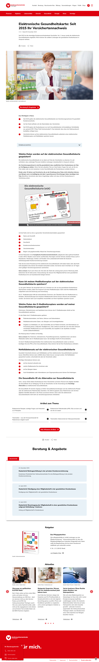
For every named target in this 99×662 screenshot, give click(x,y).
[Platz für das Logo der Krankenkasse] (48, 204)
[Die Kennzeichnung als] (69, 211)
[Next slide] (91, 591)
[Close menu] (22, 645)
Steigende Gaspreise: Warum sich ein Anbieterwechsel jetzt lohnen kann (49, 590)
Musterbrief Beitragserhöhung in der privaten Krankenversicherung (43, 471)
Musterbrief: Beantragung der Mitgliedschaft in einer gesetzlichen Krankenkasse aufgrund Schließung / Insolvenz (48, 506)
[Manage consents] (96, 659)
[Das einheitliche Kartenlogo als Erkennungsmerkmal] (31, 197)
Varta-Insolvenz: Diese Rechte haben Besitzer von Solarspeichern (74, 590)
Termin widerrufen (86, 660)
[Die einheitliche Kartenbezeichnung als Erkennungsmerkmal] (53, 192)
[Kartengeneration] (67, 195)
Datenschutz (53, 660)
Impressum (63, 660)
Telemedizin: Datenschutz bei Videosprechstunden (65, 419)
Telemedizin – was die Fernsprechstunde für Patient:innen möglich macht (25, 419)
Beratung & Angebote (28, 107)
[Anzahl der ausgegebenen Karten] (61, 195)
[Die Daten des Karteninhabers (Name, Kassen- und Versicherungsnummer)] (45, 213)
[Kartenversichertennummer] (55, 215)
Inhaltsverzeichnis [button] (25, 145)
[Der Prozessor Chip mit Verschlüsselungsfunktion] (37, 204)
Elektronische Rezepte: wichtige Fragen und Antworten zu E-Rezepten (28, 409)
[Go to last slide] (7, 591)
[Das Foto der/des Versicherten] (68, 203)
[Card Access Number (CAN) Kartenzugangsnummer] (56, 196)
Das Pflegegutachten (58, 535)
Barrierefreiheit (73, 660)
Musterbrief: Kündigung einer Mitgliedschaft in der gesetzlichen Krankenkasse (47, 489)
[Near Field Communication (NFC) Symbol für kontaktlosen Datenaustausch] (40, 195)
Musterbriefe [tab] (13, 459)
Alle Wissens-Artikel (48, 430)
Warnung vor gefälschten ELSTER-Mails (21, 589)
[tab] (45, 623)
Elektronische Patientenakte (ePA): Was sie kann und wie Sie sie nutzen (66, 409)
